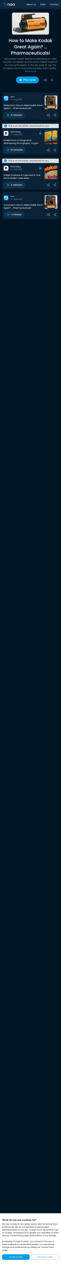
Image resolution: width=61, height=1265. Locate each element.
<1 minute (16, 214)
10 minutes (17, 150)
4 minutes (16, 185)
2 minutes (16, 115)
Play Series (30, 80)
